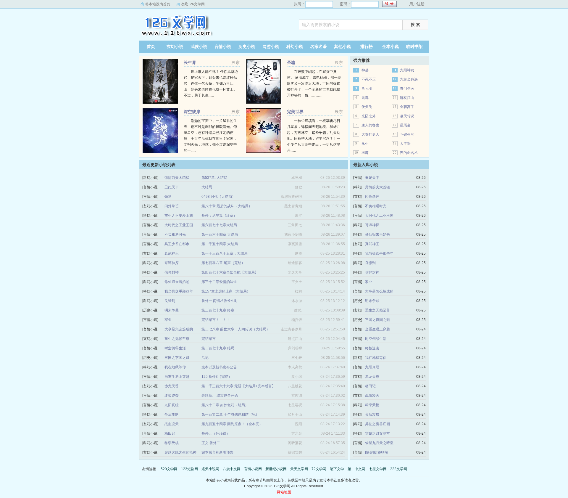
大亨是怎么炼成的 (178, 329)
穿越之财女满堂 (377, 433)
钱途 (168, 197)
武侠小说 (199, 46)
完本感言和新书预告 (217, 452)
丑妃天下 (171, 187)
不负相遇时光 (175, 234)
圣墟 (291, 62)
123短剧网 (189, 469)
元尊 (365, 98)
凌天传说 (407, 116)
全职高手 (407, 107)
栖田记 (169, 433)
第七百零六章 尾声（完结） (223, 263)
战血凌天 (171, 424)
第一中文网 (356, 469)
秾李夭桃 (171, 443)
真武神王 (171, 253)
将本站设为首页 (157, 4)
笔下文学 (337, 469)
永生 (365, 144)
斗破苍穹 (407, 134)
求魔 (365, 153)
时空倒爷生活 (175, 348)
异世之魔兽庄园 (377, 424)
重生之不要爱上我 (178, 215)
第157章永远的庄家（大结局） (225, 291)
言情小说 (222, 46)
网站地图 (284, 492)
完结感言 (208, 339)
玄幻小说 (175, 46)
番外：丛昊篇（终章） (219, 215)
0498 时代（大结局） (218, 197)
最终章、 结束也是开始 (219, 395)
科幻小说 (294, 46)
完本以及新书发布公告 (219, 367)
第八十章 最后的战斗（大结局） (226, 206)
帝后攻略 (171, 414)
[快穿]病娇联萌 (376, 452)
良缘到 (169, 301)
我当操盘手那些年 (178, 291)
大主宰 (405, 144)
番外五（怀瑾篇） (215, 433)
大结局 (206, 187)
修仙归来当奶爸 (176, 282)
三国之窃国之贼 (176, 358)
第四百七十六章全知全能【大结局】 (229, 272)
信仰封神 (171, 272)
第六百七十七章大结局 (219, 225)
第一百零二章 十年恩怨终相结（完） (230, 414)
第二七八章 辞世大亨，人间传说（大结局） (235, 329)
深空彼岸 (192, 111)
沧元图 (367, 88)
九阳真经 (171, 405)
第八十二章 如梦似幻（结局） (224, 405)
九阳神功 (407, 70)
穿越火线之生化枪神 (180, 452)
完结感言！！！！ (215, 320)
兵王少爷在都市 (176, 244)
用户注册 (417, 4)
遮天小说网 (210, 469)
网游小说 (270, 46)
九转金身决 (409, 79)
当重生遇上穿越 (176, 377)
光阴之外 (369, 116)
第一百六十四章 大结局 (219, 234)
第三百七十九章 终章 (217, 310)
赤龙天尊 (171, 386)
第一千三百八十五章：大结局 (224, 253)
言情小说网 (253, 469)
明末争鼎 (171, 310)
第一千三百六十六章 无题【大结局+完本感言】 (238, 386)
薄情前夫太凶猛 (176, 178)
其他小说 (342, 46)
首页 (151, 46)
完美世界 (295, 111)
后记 (205, 358)
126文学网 (176, 25)
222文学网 (398, 469)
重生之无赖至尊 (176, 339)
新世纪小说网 (276, 469)
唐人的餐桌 (370, 125)
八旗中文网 (232, 469)
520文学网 (169, 469)
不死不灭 (369, 79)
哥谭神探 (171, 263)
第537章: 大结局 (214, 178)
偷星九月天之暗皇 (379, 443)
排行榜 (366, 46)
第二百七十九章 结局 (217, 348)
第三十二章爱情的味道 (219, 282)
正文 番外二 (210, 443)
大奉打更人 (370, 134)
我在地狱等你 (175, 367)
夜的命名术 (409, 153)
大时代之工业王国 (178, 225)
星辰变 (405, 125)
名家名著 (318, 46)
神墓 (365, 70)
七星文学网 (378, 469)
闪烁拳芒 (171, 206)
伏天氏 (367, 107)
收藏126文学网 (193, 4)
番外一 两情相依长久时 (219, 301)
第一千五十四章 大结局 (219, 244)
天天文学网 (299, 469)
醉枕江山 (407, 98)
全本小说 (390, 46)
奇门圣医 (407, 88)
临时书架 (414, 46)
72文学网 (319, 469)
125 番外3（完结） (216, 377)
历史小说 (246, 46)
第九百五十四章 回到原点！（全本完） (232, 424)
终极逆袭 (171, 395)
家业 (168, 320)
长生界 (190, 62)
